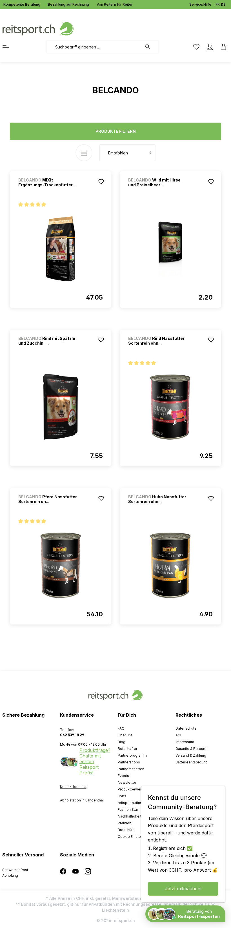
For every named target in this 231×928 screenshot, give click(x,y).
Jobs (122, 796)
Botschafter (127, 749)
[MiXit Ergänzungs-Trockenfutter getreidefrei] (60, 248)
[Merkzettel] (196, 46)
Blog (121, 742)
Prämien (124, 823)
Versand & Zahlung (191, 755)
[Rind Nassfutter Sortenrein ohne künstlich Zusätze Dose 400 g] (170, 407)
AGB (179, 735)
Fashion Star (128, 809)
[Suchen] (150, 47)
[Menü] (9, 45)
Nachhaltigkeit (129, 816)
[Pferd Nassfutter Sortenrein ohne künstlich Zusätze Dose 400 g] (60, 565)
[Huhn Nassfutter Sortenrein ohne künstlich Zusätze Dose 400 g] (170, 565)
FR (218, 4)
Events (123, 776)
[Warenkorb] (222, 46)
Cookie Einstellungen (135, 836)
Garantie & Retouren (192, 749)
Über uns (125, 735)
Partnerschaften (131, 769)
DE (223, 4)
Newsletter (127, 782)
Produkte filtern (115, 131)
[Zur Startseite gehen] (38, 28)
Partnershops (129, 762)
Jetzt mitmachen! (183, 888)
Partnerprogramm (132, 755)
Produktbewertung (133, 789)
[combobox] (94, 47)
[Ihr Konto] (210, 46)
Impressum (185, 742)
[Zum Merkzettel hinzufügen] (101, 181)
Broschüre (126, 830)
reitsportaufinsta (131, 803)
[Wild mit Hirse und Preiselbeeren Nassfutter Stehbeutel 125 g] (170, 248)
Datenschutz (186, 728)
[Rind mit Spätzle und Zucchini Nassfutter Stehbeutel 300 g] (60, 407)
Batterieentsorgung (192, 762)
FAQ (121, 728)
